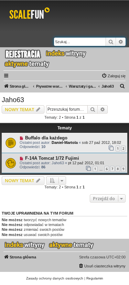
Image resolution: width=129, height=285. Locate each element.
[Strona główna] (31, 14)
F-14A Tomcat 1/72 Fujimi (52, 158)
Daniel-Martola (65, 142)
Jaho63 (13, 100)
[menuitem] (113, 76)
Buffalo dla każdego (46, 137)
